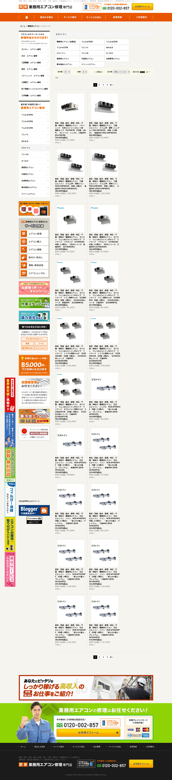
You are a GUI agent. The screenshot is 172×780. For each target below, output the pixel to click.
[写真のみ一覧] (143, 72)
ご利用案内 (141, 17)
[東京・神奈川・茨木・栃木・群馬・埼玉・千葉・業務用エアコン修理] (34, 38)
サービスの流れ (94, 17)
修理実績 (117, 17)
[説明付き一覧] (149, 72)
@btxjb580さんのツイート (29, 501)
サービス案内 (70, 17)
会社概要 (96, 747)
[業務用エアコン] (34, 106)
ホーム (26, 17)
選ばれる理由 (46, 17)
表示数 (60, 72)
